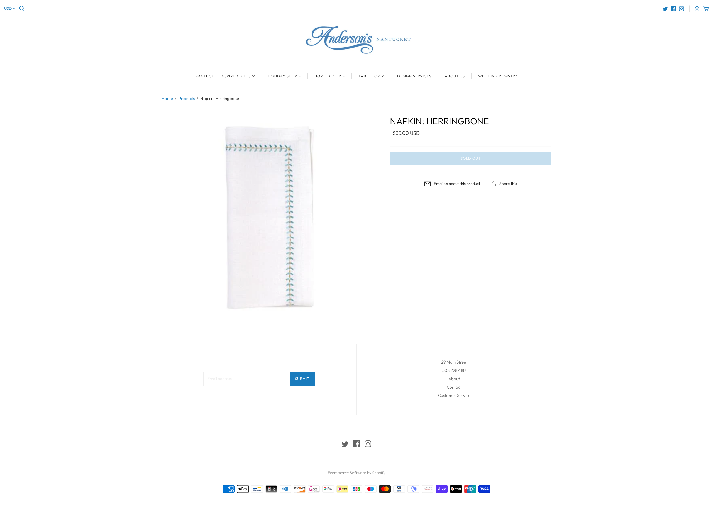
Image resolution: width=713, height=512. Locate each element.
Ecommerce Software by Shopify (356, 472)
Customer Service (454, 395)
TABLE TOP (369, 76)
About (454, 378)
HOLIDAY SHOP (282, 76)
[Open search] (22, 8)
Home (167, 98)
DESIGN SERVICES (414, 76)
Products (187, 98)
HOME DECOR (327, 76)
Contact (454, 387)
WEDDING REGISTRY (498, 76)
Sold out (471, 158)
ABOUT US (455, 76)
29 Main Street (454, 362)
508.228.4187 (454, 370)
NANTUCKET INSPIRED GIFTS (223, 76)
